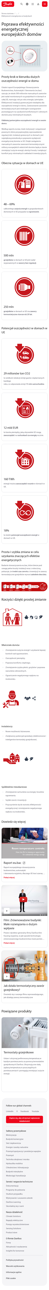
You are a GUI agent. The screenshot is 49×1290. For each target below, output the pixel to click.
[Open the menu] (44, 4)
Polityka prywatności (15, 1260)
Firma (8, 1242)
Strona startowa (8, 13)
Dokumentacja (12, 1185)
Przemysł (10, 1155)
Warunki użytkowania (15, 1266)
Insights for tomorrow (15, 1250)
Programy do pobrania (15, 1189)
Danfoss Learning (13, 1202)
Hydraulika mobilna (14, 1163)
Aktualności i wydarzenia (16, 1246)
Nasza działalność (14, 1212)
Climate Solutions (13, 1216)
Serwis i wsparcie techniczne (19, 1181)
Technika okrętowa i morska (17, 1159)
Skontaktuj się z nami (15, 1206)
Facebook (25, 1111)
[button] (32, 4)
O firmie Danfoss (13, 1238)
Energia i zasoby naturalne (17, 1147)
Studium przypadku (14, 1194)
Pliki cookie (11, 1278)
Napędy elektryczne (14, 1220)
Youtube (35, 1111)
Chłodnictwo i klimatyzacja (17, 1167)
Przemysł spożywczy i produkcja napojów (23, 1151)
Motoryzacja (11, 1135)
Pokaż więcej (9, 877)
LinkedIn (9, 1111)
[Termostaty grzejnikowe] (24, 1032)
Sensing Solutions (13, 1228)
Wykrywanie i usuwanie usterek (19, 1198)
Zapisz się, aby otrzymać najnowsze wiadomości (24, 1119)
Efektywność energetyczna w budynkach (17, 16)
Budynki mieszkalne (14, 1171)
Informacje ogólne (13, 1272)
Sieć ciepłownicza (13, 1143)
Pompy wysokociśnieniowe (17, 1224)
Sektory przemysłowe (16, 1130)
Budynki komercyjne (14, 1139)
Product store (11, 1232)
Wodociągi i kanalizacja (16, 1175)
